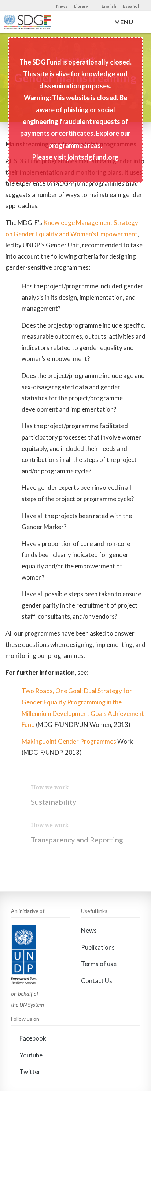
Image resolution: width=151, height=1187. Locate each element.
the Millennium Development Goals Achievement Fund (83, 713)
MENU (125, 21)
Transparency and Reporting (77, 839)
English (109, 6)
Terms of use (99, 964)
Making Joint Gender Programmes (69, 741)
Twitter (29, 1071)
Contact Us (96, 980)
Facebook (32, 1038)
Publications (98, 947)
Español (131, 6)
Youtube (30, 1055)
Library (81, 6)
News (61, 6)
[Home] (27, 22)
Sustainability (53, 801)
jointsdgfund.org (93, 157)
